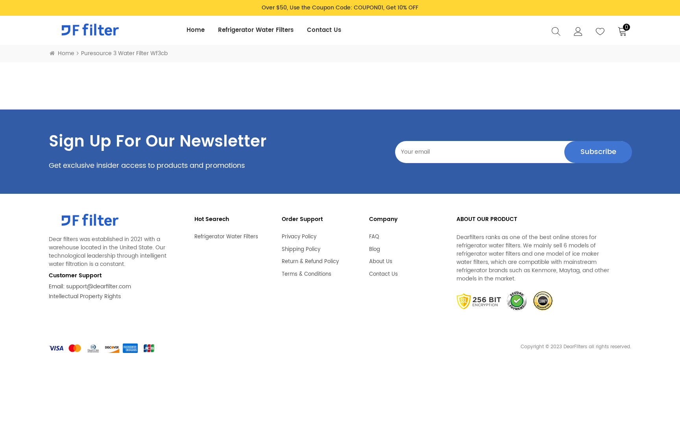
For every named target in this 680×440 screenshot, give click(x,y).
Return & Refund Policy (310, 262)
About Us (380, 262)
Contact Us (324, 30)
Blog (374, 250)
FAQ (374, 237)
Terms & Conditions (306, 274)
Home (196, 30)
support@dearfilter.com (98, 286)
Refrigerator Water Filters (256, 30)
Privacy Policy (299, 237)
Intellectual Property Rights (85, 296)
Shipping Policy (301, 250)
